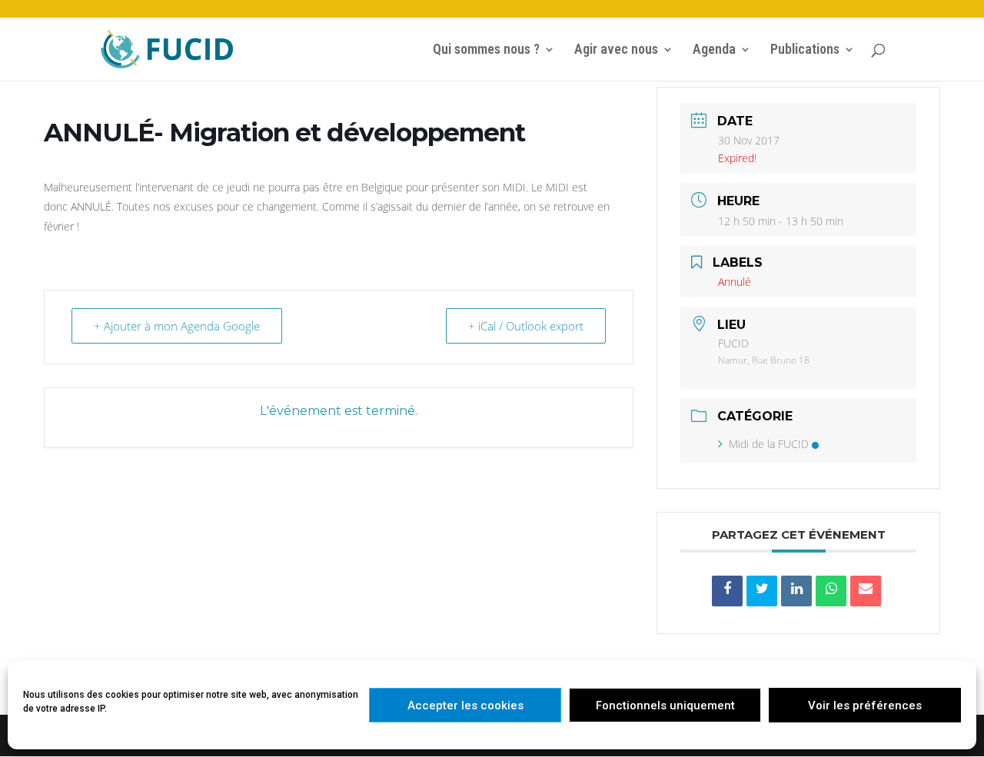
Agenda (714, 50)
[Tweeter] (761, 591)
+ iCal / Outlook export (525, 326)
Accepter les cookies (465, 705)
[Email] (865, 591)
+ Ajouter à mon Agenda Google (177, 326)
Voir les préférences (865, 705)
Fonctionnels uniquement (665, 705)
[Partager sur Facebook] (727, 591)
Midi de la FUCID (769, 444)
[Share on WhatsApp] (831, 591)
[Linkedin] (796, 591)
